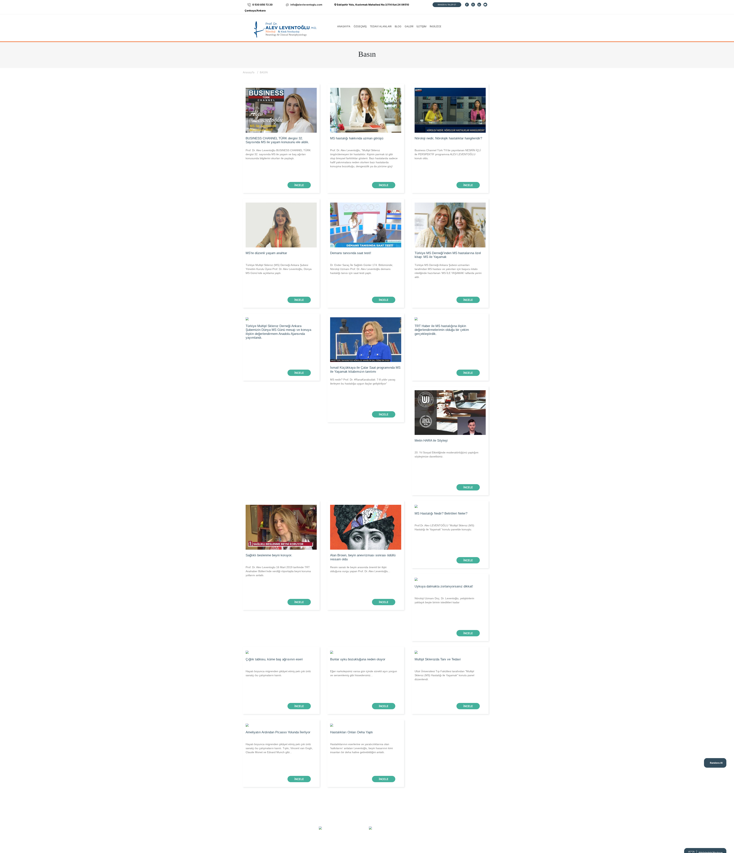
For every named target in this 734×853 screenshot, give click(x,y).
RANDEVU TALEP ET (447, 4)
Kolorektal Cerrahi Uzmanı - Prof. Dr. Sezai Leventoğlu (442, 817)
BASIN (264, 72)
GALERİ (409, 26)
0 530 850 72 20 (262, 4)
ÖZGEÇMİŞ (360, 26)
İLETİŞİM (421, 26)
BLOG (398, 26)
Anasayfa (249, 72)
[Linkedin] (479, 4)
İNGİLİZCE (435, 26)
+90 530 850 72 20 (347, 828)
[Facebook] (467, 4)
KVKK (407, 817)
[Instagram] (473, 4)
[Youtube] (485, 4)
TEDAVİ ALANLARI (380, 26)
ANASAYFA (343, 26)
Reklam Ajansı (378, 843)
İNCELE (299, 185)
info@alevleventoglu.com (306, 4)
